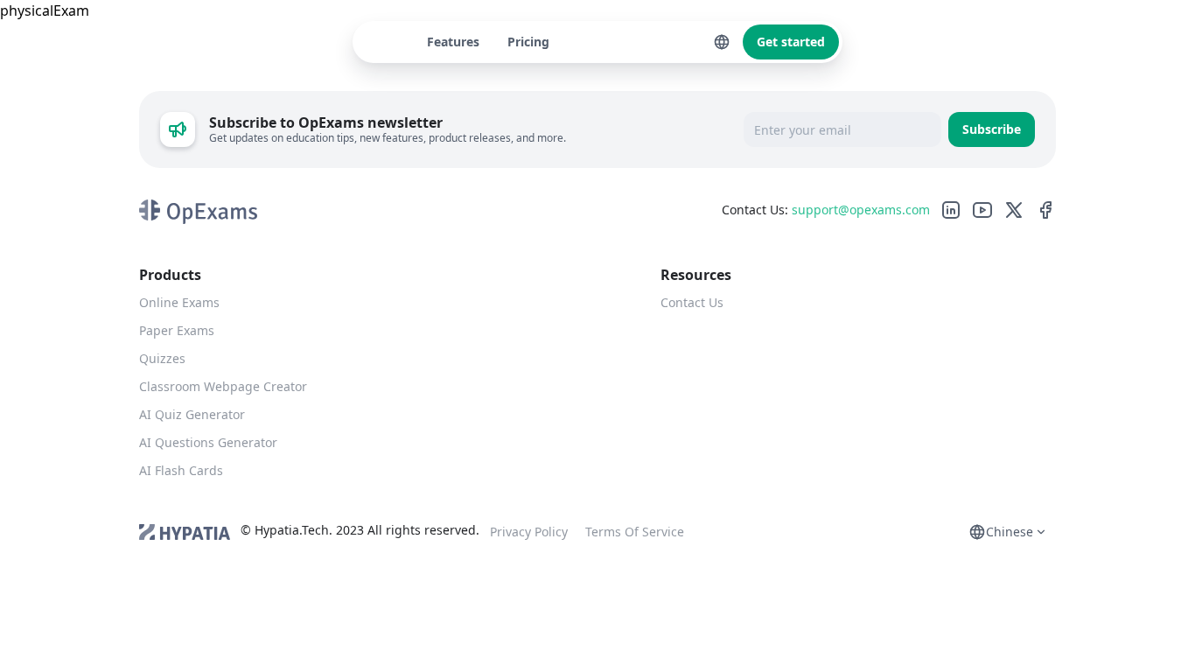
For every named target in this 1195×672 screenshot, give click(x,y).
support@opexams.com (861, 209)
